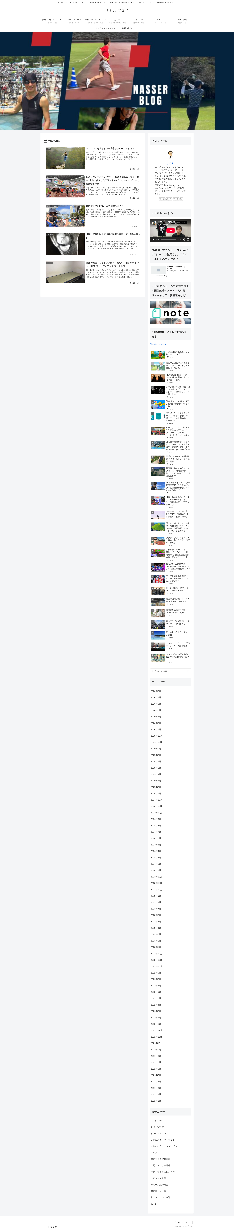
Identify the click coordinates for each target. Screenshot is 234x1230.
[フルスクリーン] (188, 239)
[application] (170, 230)
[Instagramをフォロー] (163, 199)
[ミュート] (184, 239)
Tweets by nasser (158, 344)
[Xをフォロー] (160, 199)
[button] (188, 671)
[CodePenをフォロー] (174, 199)
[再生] (153, 239)
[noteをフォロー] (170, 199)
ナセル (170, 163)
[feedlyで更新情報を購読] (177, 199)
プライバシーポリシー (182, 1222)
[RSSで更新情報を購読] (181, 199)
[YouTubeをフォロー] (167, 199)
